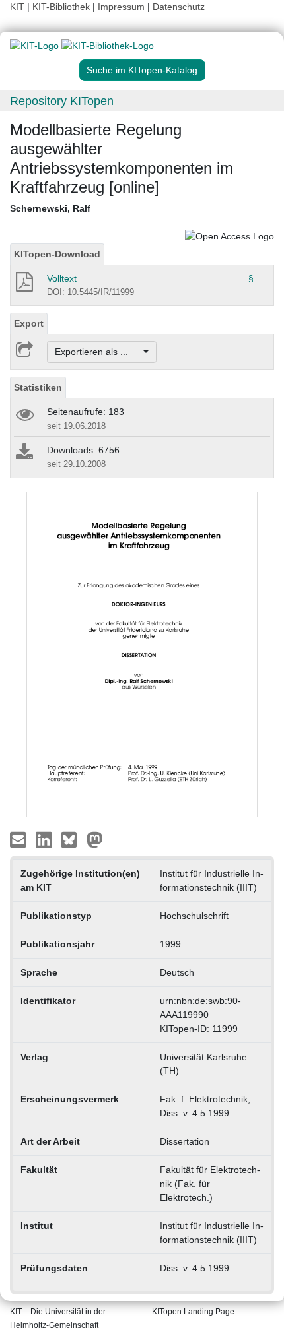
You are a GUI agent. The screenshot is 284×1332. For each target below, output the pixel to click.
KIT (17, 6)
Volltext (62, 278)
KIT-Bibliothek (62, 6)
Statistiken (38, 387)
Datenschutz (179, 6)
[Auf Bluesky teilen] (72, 839)
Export (29, 323)
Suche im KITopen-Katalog (142, 70)
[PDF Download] (23, 285)
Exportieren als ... (98, 351)
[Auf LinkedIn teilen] (45, 839)
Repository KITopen (62, 101)
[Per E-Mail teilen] (19, 839)
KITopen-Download (57, 254)
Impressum (121, 6)
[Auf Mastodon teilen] (95, 839)
